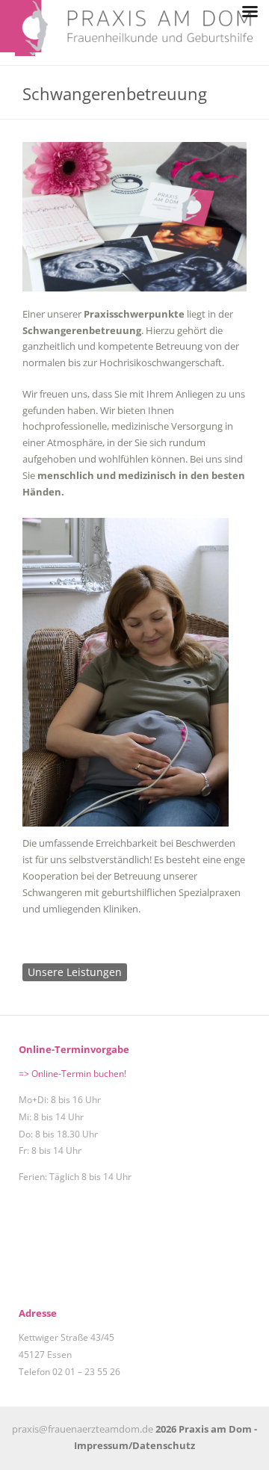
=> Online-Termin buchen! (72, 1073)
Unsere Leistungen (75, 972)
